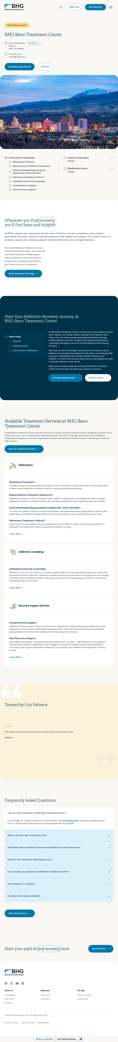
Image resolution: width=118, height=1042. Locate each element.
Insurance (45, 999)
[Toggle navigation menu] (110, 7)
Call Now (45, 66)
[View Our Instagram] (11, 983)
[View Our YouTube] (17, 983)
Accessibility (43, 1022)
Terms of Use (27, 1022)
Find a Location (84, 995)
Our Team (9, 999)
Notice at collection (44, 1039)
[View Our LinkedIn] (22, 983)
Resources (46, 995)
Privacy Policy (11, 1022)
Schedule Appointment (19, 66)
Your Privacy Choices (66, 1039)
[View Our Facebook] (6, 983)
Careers (8, 1002)
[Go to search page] (61, 7)
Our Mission (10, 995)
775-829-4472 (15, 54)
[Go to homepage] (14, 7)
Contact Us (82, 999)
